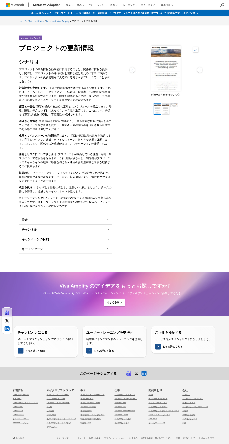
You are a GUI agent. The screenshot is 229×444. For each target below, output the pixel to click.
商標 (178, 438)
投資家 (185, 410)
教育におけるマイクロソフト (92, 394)
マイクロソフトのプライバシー (195, 406)
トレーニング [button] (129, 5)
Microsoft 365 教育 (88, 406)
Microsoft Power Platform (124, 410)
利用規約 (133, 438)
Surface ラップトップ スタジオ (25, 402)
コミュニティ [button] (149, 5)
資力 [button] (114, 5)
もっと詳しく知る (35, 350)
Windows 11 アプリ (20, 422)
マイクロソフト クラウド (124, 394)
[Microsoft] (14, 5)
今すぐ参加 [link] (113, 302)
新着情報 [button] (167, 5)
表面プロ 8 (17, 398)
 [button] (195, 49)
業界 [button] (80, 5)
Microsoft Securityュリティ (125, 398)
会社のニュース (188, 402)
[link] (128, 373)
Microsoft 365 (120, 406)
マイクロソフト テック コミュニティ (164, 410)
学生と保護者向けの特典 (90, 418)
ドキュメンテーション (158, 402)
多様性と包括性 (188, 414)
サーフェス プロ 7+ (21, 418)
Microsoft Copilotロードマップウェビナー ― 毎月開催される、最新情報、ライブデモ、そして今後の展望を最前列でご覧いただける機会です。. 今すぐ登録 (113, 13)
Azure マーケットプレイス (159, 414)
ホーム (23, 21)
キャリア (186, 394)
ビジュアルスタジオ (157, 422)
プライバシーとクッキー (115, 438)
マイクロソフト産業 (122, 418)
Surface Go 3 (18, 410)
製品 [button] (70, 5)
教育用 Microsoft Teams (90, 402)
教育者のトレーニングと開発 (92, 414)
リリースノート (79, 438)
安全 (184, 422)
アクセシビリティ (189, 418)
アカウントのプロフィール (58, 394)
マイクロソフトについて (192, 398)
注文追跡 (50, 410)
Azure (151, 394)
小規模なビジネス (121, 422)
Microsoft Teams (121, 414)
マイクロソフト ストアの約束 (59, 422)
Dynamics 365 (120, 402)
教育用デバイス (86, 398)
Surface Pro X (18, 406)
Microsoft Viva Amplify (57, 21)
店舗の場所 (51, 414)
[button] (65, 219)
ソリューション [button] (97, 5)
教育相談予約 (86, 410)
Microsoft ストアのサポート (58, 402)
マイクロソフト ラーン (158, 406)
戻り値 (49, 406)
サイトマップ (62, 438)
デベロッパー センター (158, 398)
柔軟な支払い (52, 426)
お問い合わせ (95, 438)
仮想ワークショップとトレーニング (61, 418)
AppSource (153, 418)
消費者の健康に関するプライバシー (157, 438)
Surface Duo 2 (18, 414)
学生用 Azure (85, 422)
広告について (189, 438)
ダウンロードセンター (56, 398)
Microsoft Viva (36, 21)
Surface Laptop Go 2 (21, 394)
